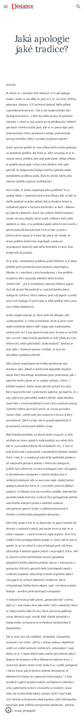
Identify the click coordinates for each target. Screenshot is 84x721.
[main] (42, 44)
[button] (5, 6)
